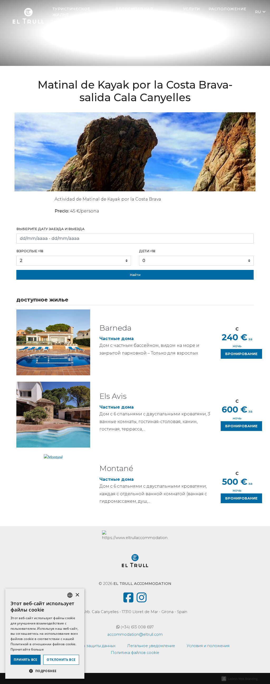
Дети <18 (147, 251)
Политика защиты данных (90, 645)
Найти (135, 275)
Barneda (115, 327)
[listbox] (70, 595)
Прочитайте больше (27, 649)
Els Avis (113, 396)
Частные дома (116, 338)
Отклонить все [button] (61, 659)
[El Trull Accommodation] (28, 15)
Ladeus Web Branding (243, 679)
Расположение (228, 9)
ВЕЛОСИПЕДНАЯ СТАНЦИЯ (134, 12)
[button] (45, 670)
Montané (116, 468)
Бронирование (241, 354)
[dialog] (44, 634)
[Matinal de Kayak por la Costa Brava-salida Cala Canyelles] (135, 151)
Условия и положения (208, 645)
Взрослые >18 (29, 251)
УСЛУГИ (191, 9)
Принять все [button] (25, 659)
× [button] (77, 595)
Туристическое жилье (71, 12)
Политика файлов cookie (135, 652)
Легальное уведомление (151, 645)
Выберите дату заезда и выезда (50, 229)
